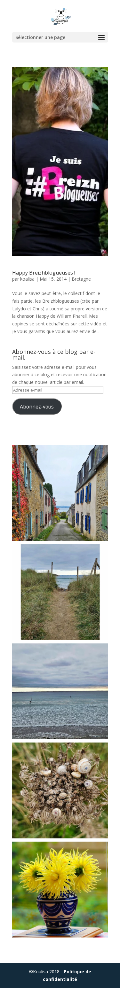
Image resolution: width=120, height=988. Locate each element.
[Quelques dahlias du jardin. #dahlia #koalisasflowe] (60, 889)
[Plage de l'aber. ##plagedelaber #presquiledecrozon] (60, 592)
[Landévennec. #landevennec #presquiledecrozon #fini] (60, 493)
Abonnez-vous (37, 406)
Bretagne (81, 279)
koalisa (27, 279)
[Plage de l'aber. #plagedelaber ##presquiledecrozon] (60, 691)
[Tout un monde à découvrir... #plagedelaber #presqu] (60, 790)
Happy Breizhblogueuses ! (43, 272)
